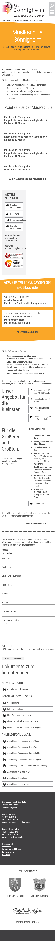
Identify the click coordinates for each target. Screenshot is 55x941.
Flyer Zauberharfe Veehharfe (19, 715)
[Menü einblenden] (52, 12)
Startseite (6, 20)
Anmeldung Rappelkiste (17, 778)
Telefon (5, 602)
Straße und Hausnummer (12, 576)
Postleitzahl (7, 584)
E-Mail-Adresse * (9, 611)
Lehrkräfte (14, 214)
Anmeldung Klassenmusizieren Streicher (24, 747)
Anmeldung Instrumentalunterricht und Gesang (27, 765)
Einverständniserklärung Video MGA (22, 721)
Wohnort (5, 593)
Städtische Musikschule (15, 206)
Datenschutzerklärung (16, 649)
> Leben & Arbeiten (20, 20)
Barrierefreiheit (8, 852)
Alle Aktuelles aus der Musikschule (27, 178)
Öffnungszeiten (8, 844)
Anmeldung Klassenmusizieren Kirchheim (25, 753)
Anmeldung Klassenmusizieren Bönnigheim (25, 741)
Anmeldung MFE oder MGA (18, 771)
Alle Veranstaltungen (27, 332)
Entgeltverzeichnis (16, 220)
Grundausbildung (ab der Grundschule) (42, 417)
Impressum (7, 846)
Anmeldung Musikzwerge (18, 784)
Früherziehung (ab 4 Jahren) (42, 409)
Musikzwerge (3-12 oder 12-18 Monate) (42, 391)
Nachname (6, 567)
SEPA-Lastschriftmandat (17, 689)
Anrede (5, 549)
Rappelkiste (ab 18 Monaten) (42, 400)
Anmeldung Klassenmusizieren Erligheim (24, 759)
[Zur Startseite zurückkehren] (23, 9)
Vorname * (6, 558)
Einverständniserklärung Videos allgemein (25, 727)
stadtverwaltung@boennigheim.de (16, 822)
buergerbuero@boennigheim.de (15, 837)
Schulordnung (13, 703)
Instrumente (39, 503)
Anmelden (6, 854)
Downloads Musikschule (15, 227)
